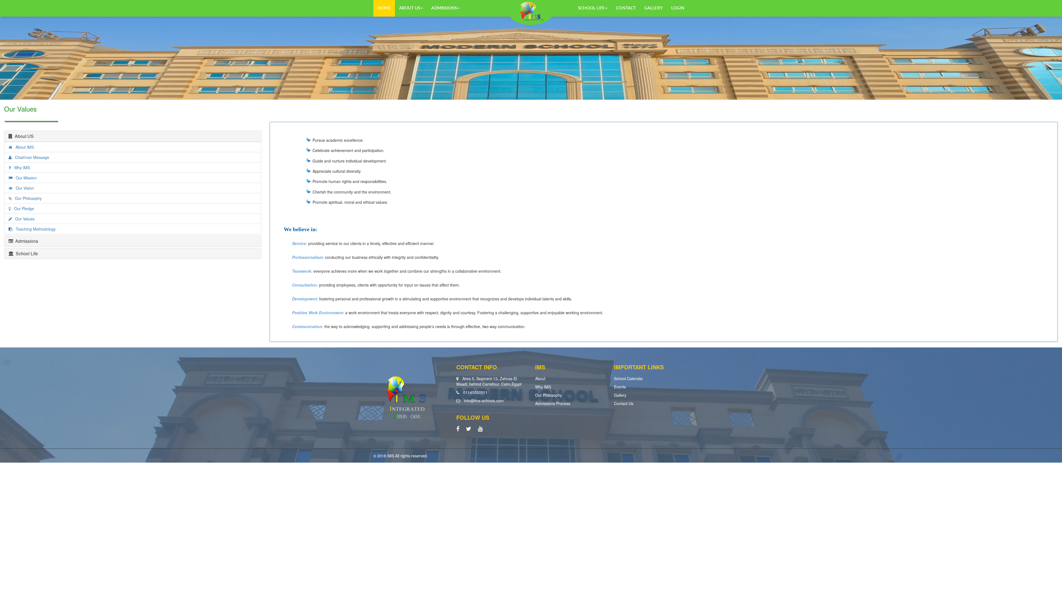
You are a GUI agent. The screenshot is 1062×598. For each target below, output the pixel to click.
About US (23, 136)
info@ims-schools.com (484, 400)
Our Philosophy (27, 198)
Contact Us (623, 403)
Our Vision (23, 188)
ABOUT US (409, 8)
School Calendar (628, 378)
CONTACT (626, 8)
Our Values (23, 218)
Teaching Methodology (34, 229)
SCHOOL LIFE (591, 8)
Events (620, 387)
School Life (26, 253)
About (540, 378)
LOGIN (677, 8)
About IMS (23, 147)
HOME (384, 8)
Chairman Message (30, 157)
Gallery (620, 395)
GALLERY (653, 8)
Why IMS (20, 167)
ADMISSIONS (444, 8)
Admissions (25, 241)
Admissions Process (552, 403)
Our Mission (24, 178)
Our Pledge (22, 208)
